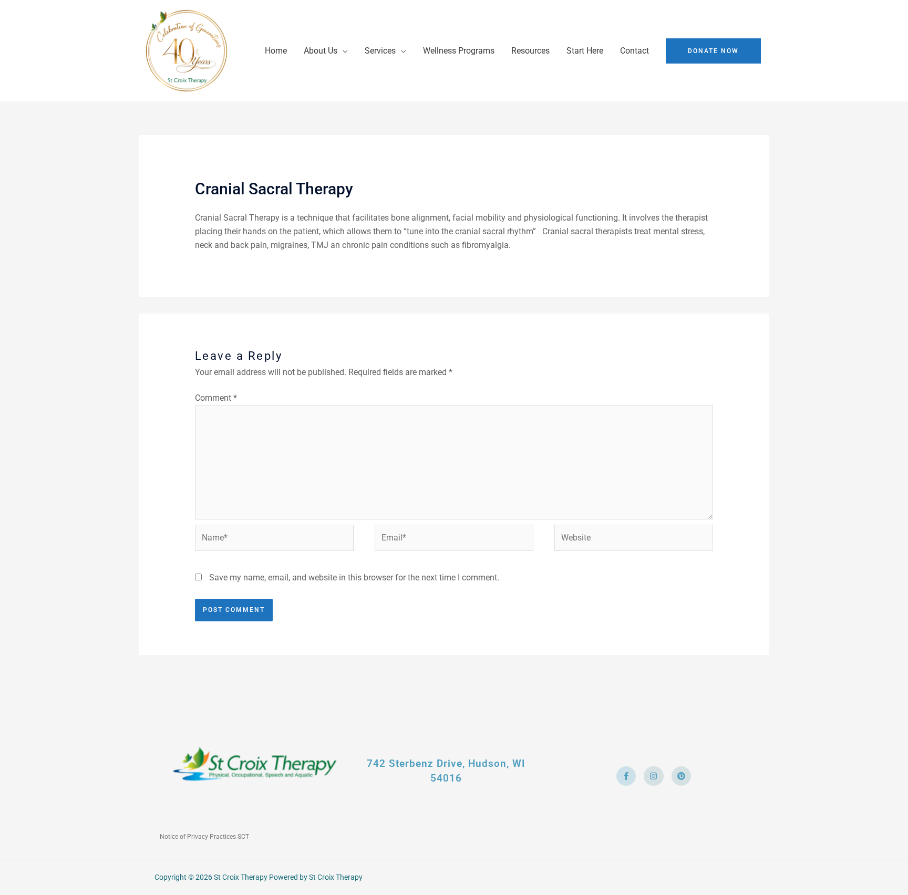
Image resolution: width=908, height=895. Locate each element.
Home (276, 51)
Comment (216, 398)
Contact (634, 51)
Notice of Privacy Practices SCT (204, 836)
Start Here (584, 51)
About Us (320, 51)
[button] (713, 51)
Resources (530, 51)
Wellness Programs (458, 51)
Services (380, 51)
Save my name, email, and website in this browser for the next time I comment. (354, 577)
